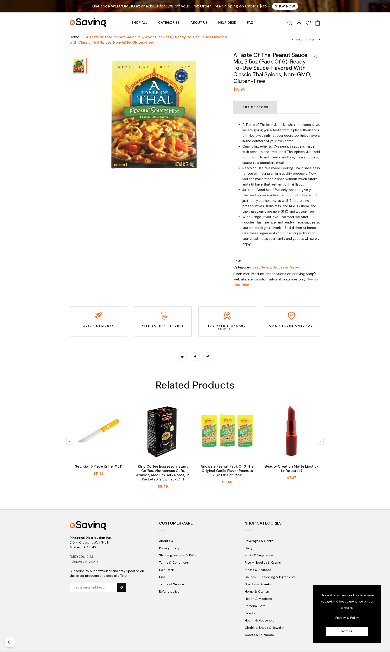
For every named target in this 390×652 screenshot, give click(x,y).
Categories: (242, 267)
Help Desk (166, 570)
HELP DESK (227, 22)
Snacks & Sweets (258, 584)
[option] (79, 66)
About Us (166, 541)
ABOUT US (198, 22)
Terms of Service (171, 584)
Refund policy (169, 591)
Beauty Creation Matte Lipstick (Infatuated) (291, 468)
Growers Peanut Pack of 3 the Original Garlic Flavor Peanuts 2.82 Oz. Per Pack (227, 470)
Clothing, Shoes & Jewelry (264, 628)
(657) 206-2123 (81, 557)
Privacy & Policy (347, 618)
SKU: (237, 261)
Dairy (249, 548)
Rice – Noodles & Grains (263, 562)
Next (312, 39)
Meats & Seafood (258, 570)
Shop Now (285, 6)
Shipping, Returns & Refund (179, 555)
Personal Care (255, 606)
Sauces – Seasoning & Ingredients (270, 577)
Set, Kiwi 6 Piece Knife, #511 (98, 466)
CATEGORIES (169, 22)
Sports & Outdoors (259, 635)
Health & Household (259, 620)
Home (74, 37)
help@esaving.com (84, 561)
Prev (299, 39)
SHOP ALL (139, 22)
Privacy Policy (169, 548)
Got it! (347, 631)
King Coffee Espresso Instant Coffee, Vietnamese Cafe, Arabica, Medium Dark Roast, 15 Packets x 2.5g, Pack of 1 (163, 473)
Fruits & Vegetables (259, 555)
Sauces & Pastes (286, 267)
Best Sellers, (263, 267)
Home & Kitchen (257, 591)
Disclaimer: (241, 274)
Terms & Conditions (174, 562)
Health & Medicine (258, 599)
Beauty (250, 613)
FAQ (250, 22)
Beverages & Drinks (259, 541)
